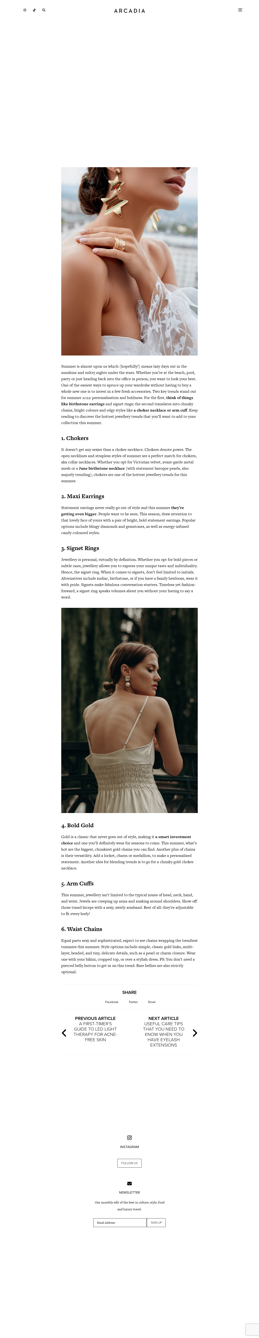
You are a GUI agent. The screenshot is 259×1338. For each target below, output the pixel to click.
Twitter (133, 1002)
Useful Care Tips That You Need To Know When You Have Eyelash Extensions (163, 1032)
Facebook (111, 1002)
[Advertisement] (129, 131)
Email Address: (106, 1222)
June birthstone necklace (102, 468)
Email (151, 1002)
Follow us (129, 1163)
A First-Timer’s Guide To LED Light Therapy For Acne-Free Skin (95, 1029)
